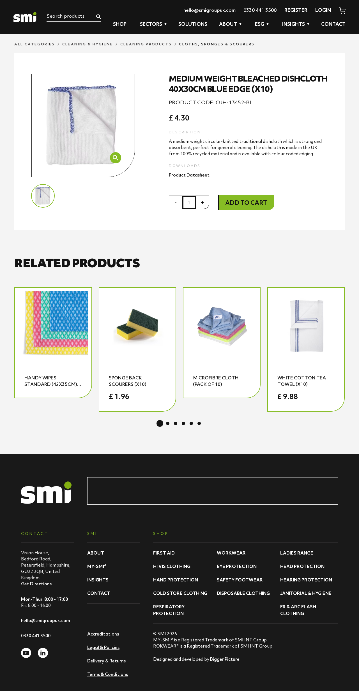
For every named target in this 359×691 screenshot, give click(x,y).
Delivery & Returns (106, 661)
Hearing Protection (306, 580)
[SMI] (24, 17)
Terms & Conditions (107, 674)
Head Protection (302, 566)
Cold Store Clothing (180, 593)
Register (295, 10)
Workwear (231, 553)
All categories (34, 44)
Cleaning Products (146, 44)
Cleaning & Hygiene (87, 44)
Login (323, 10)
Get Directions (36, 583)
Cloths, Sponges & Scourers (216, 44)
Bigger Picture (225, 659)
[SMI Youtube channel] (26, 653)
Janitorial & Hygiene (306, 593)
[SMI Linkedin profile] (43, 653)
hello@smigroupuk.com (209, 10)
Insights (98, 580)
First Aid (164, 553)
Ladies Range (296, 553)
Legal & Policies (103, 647)
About (95, 553)
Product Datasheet (189, 175)
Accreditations (103, 634)
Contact (333, 24)
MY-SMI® (97, 566)
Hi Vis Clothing (171, 566)
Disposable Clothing (243, 593)
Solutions (192, 24)
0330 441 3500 (260, 10)
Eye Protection (237, 566)
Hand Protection (175, 580)
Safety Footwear (240, 580)
